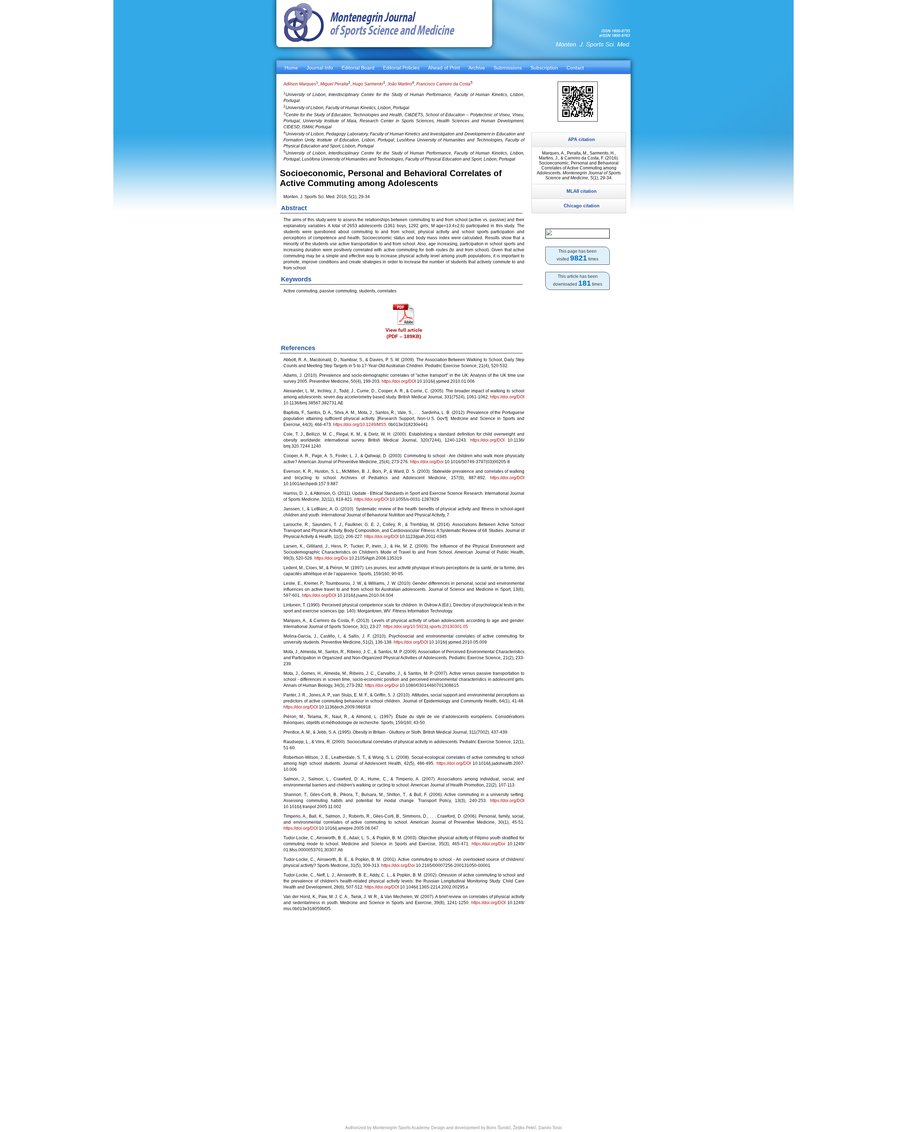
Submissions (508, 68)
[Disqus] (404, 1014)
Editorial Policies (401, 68)
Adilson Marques (299, 84)
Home (291, 68)
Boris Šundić (498, 1127)
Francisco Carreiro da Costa (443, 84)
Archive (476, 68)
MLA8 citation (582, 191)
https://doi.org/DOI (399, 381)
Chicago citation (581, 205)
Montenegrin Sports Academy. (401, 1127)
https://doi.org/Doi (427, 461)
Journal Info (319, 68)
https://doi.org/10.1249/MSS (359, 424)
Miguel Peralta (334, 84)
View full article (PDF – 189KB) (403, 333)
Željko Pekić (524, 1127)
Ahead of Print (444, 68)
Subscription (544, 68)
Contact (575, 68)
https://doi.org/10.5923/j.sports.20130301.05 (425, 626)
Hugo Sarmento (368, 84)
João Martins (399, 84)
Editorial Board (358, 68)
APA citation (581, 139)
